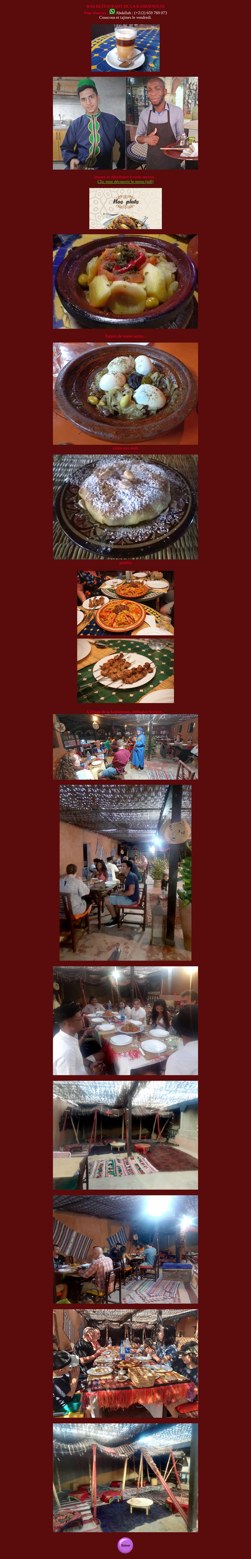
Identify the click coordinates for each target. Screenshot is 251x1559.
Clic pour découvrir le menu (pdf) (125, 181)
